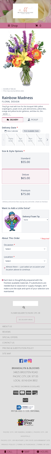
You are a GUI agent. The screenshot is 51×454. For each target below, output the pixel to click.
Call (9, 451)
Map (26, 451)
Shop (14, 25)
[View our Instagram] (30, 362)
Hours (43, 451)
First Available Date (31, 131)
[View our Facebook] (21, 362)
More (5, 114)
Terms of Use (43, 444)
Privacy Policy (8, 444)
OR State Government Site (37, 440)
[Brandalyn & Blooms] (25, 17)
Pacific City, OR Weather (12, 440)
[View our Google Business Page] (25, 362)
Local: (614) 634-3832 (25, 380)
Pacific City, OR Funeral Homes (17, 432)
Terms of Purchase (26, 444)
